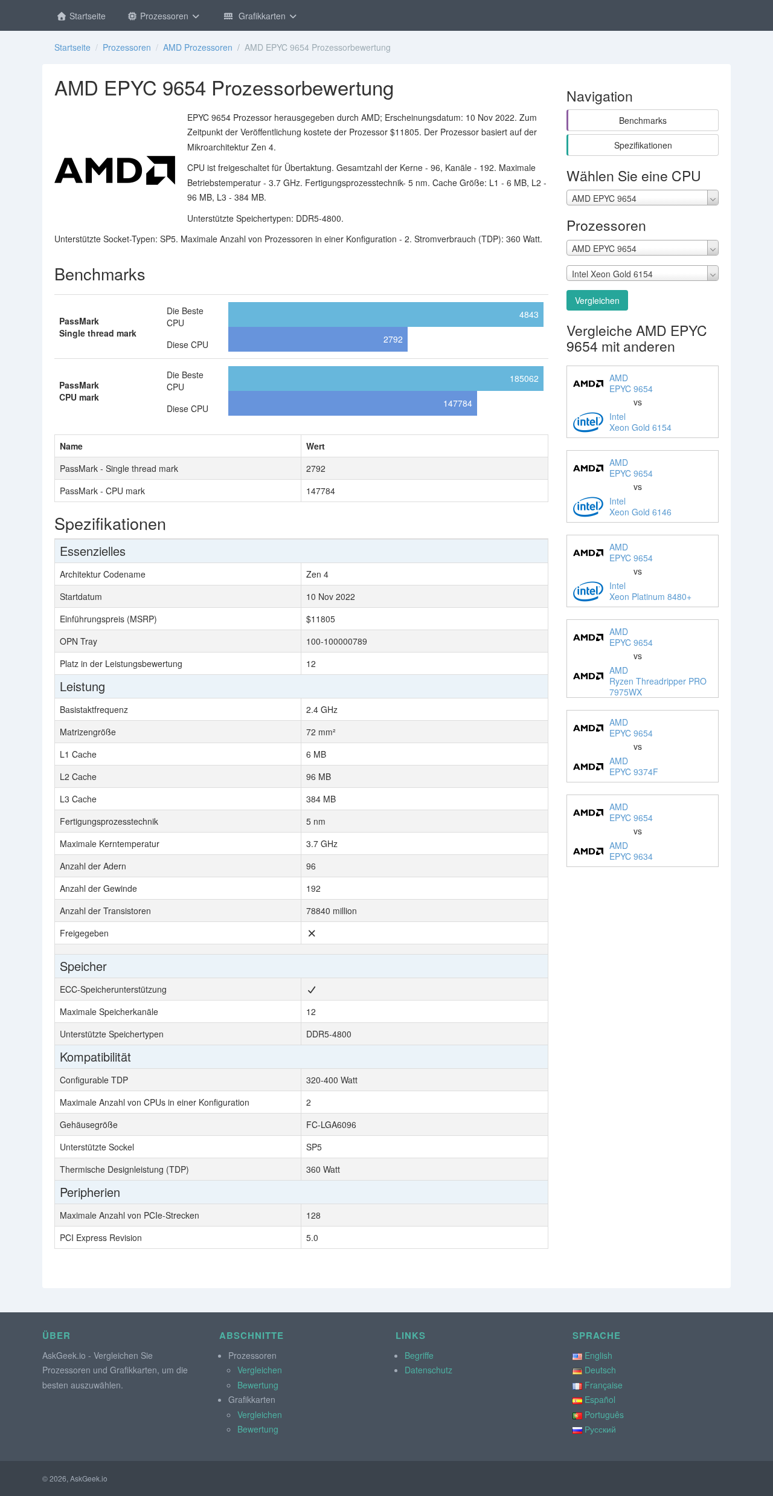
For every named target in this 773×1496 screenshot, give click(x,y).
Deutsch (600, 1370)
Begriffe (419, 1355)
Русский (600, 1429)
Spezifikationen (643, 145)
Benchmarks (643, 120)
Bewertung (257, 1385)
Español (600, 1399)
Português (604, 1414)
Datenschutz (428, 1370)
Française (604, 1385)
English (598, 1355)
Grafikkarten (261, 16)
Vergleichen (597, 300)
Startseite (86, 16)
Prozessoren (164, 16)
